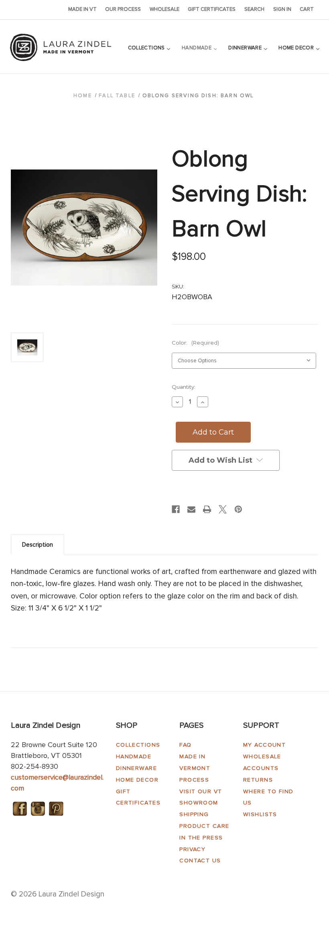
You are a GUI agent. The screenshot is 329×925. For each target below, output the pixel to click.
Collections (147, 48)
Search (254, 9)
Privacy (192, 849)
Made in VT (82, 9)
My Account (264, 744)
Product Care (204, 826)
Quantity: (183, 387)
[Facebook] (176, 509)
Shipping (194, 814)
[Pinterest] (238, 509)
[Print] (207, 509)
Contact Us (200, 860)
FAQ (185, 744)
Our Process (123, 9)
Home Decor (296, 48)
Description (37, 544)
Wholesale (164, 9)
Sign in (282, 9)
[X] (223, 509)
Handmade (197, 48)
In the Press (201, 837)
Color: (195, 342)
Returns (258, 779)
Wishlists (260, 814)
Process (194, 779)
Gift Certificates (212, 9)
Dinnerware (245, 48)
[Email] (191, 509)
